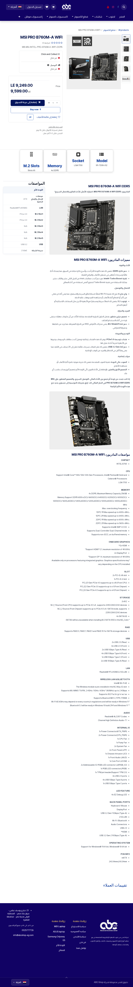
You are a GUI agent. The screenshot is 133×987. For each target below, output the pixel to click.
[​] (118, 7)
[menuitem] (122, 17)
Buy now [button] (34, 109)
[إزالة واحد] (57, 103)
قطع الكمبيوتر (109, 30)
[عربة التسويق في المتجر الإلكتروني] (53, 7)
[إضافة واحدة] (48, 103)
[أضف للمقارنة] (30, 117)
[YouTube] (108, 7)
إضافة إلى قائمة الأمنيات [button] (47, 117)
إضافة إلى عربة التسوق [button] (26, 102)
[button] (124, 7)
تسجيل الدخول (34, 7)
